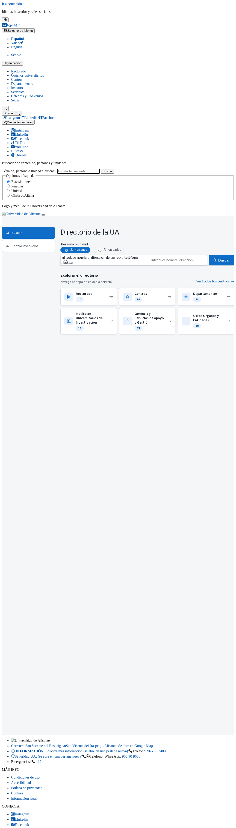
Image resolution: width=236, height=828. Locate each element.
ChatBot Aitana (22, 195)
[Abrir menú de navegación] (43, 215)
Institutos (17, 88)
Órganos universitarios (27, 75)
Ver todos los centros (213, 281)
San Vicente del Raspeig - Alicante (82, 746)
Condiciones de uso (25, 777)
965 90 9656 (131, 756)
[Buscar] (5, 108)
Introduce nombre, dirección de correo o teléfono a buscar (99, 260)
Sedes (15, 100)
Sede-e (16, 55)
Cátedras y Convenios (27, 96)
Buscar (107, 171)
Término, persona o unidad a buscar (28, 171)
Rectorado (18, 71)
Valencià (17, 43)
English (16, 47)
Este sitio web (21, 182)
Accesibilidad (21, 783)
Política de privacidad (26, 788)
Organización (12, 63)
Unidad (16, 191)
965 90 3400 (156, 751)
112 (38, 762)
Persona (17, 186)
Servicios (17, 92)
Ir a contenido (12, 4)
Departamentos (22, 84)
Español (17, 39)
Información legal (24, 798)
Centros (16, 79)
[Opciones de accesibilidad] (5, 19)
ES (18, 30)
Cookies (17, 793)
